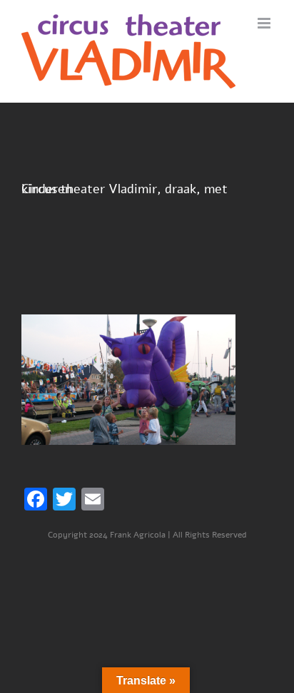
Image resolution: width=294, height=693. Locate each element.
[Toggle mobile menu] (265, 23)
